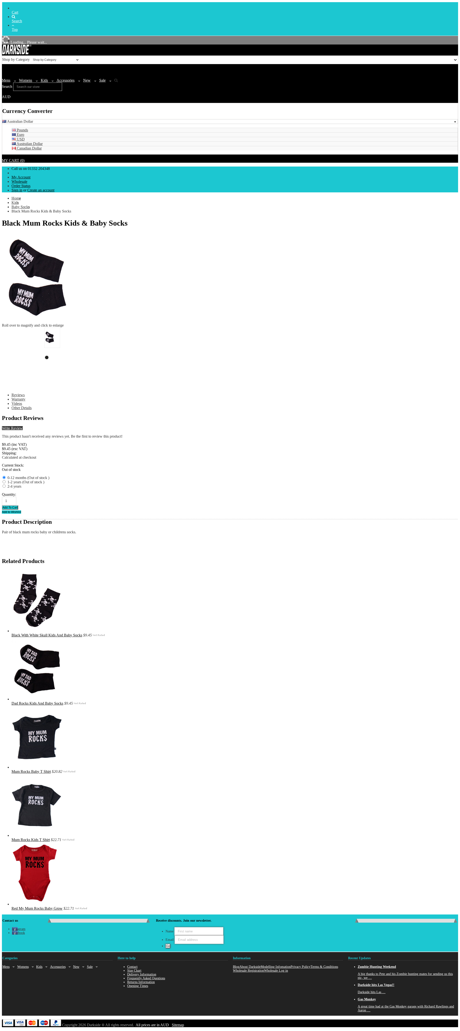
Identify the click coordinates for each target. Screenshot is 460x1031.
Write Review (12, 428)
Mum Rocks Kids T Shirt (31, 840)
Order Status (21, 186)
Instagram (18, 929)
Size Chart (134, 970)
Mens (6, 80)
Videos (17, 403)
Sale (102, 80)
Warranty (18, 399)
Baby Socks (21, 207)
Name (169, 931)
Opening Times (137, 986)
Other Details (22, 408)
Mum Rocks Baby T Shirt (31, 771)
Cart (15, 12)
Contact (132, 967)
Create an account (40, 190)
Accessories (66, 80)
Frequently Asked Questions (146, 978)
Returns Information (141, 982)
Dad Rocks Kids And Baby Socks (37, 703)
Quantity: (9, 494)
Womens (25, 80)
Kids (44, 80)
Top (15, 30)
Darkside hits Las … (371, 992)
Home (16, 198)
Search (17, 21)
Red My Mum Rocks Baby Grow (37, 908)
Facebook (18, 933)
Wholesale (19, 181)
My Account (21, 177)
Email (170, 940)
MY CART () (13, 160)
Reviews (18, 395)
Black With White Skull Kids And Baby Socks (47, 635)
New (87, 80)
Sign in (17, 190)
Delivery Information (141, 974)
